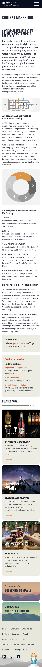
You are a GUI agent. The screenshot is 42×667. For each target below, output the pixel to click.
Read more (9, 459)
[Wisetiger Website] (10, 4)
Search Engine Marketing (15, 385)
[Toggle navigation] (36, 4)
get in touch (19, 343)
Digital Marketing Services (16, 367)
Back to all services (15, 359)
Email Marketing (12, 377)
